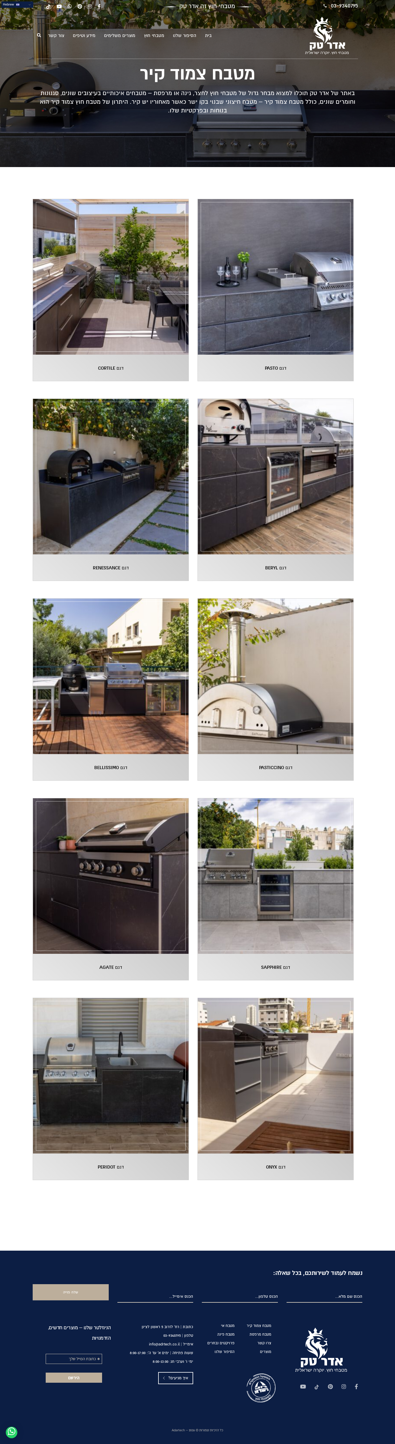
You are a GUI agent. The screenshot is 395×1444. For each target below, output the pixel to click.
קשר (56, 36)
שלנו (184, 36)
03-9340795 (344, 5)
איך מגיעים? (177, 1378)
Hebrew (9, 4)
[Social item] (356, 1387)
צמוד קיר (259, 1326)
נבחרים (221, 1343)
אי (228, 1326)
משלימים (119, 36)
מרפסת (260, 1334)
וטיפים (84, 36)
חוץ (154, 36)
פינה (226, 1334)
